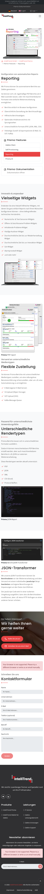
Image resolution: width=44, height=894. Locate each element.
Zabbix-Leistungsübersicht (31, 816)
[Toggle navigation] (40, 16)
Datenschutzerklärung (24, 890)
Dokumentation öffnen (16, 172)
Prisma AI (9, 159)
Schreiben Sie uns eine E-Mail (17, 646)
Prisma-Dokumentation (22, 7)
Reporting (9, 154)
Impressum (10, 890)
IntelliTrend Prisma (9, 810)
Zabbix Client (10, 145)
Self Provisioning (12, 150)
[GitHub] (3, 797)
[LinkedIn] (8, 797)
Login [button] (33, 11)
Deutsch (13, 11)
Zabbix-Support (30, 828)
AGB (36, 890)
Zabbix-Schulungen (31, 823)
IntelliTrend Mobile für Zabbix (11, 816)
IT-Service (28, 810)
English (23, 11)
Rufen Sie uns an (12, 638)
